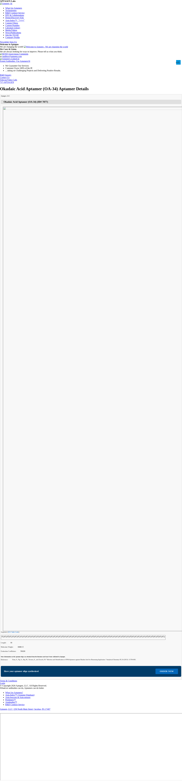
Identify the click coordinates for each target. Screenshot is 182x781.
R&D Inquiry (5, 75)
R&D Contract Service (15, 13)
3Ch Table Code (13, 632)
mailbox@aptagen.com (12, 56)
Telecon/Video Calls (8, 80)
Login (2, 683)
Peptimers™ (10, 700)
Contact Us (4, 77)
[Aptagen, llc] (6, 3)
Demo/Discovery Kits (14, 18)
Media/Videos (11, 30)
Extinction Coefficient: (8, 651)
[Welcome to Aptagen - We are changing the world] (46, 47)
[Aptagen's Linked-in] (9, 59)
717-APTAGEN (7, 82)
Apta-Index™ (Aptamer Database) (20, 695)
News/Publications (13, 32)
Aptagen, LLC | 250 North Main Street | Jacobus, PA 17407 (25, 709)
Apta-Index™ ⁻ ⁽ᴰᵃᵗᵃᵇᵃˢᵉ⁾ (14, 20)
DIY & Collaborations (14, 15)
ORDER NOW (167, 671)
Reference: (4, 660)
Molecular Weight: (7, 647)
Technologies (11, 10)
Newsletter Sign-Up (8, 42)
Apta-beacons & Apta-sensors (17, 697)
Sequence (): (10, 632)
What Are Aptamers (13, 8)
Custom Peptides (12, 25)
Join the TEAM (12, 35)
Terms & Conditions (8, 681)
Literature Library (12, 28)
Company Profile (12, 37)
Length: (3, 643)
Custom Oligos (11, 23)
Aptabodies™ (11, 702)
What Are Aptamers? (14, 692)
